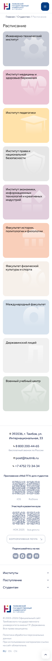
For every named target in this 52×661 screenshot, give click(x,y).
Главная (10, 16)
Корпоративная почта (23, 539)
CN (15, 651)
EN (10, 651)
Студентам (23, 16)
